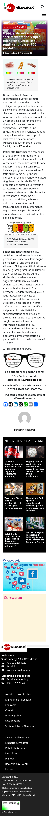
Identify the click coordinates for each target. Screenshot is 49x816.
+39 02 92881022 (16, 662)
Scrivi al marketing (17, 679)
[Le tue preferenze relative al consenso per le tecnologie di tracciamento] (4, 4)
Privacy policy (13, 715)
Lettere (9, 769)
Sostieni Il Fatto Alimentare (20, 726)
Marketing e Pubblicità (18, 699)
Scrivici (11, 666)
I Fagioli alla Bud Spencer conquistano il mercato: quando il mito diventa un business (35, 504)
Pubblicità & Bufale (16, 748)
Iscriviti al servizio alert (18, 694)
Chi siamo (10, 705)
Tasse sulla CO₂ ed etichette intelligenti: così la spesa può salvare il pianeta (13, 503)
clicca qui (36, 379)
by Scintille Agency (9, 812)
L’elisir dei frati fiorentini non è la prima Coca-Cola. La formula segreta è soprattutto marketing (14, 469)
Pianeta (9, 758)
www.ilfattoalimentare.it (20, 670)
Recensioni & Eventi (16, 764)
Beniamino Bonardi (12, 53)
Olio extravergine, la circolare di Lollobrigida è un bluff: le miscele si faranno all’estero (35, 537)
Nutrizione (11, 753)
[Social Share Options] (7, 638)
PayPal (25, 379)
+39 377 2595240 (16, 683)
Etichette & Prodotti (16, 743)
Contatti (9, 710)
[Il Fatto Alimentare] (19, 7)
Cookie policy (12, 721)
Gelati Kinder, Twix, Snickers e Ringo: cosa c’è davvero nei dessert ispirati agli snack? (12, 540)
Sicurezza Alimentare (17, 737)
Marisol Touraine (21, 146)
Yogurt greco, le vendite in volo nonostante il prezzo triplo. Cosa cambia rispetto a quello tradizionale (35, 469)
